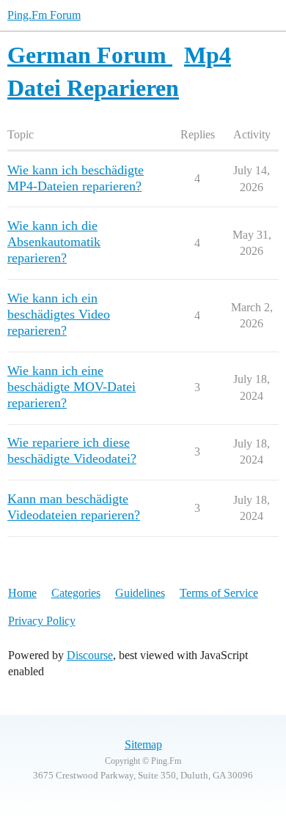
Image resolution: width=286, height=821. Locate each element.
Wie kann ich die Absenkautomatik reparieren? (53, 241)
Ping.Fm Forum (44, 15)
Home (22, 593)
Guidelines (140, 593)
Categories (75, 593)
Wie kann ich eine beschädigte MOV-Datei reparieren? (71, 386)
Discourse (90, 655)
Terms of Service (219, 593)
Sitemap (143, 744)
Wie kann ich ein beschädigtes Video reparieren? (58, 314)
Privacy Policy (42, 620)
